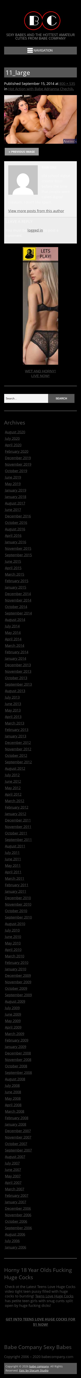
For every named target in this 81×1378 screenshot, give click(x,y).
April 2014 (13, 639)
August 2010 (15, 923)
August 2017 (15, 503)
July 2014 (12, 626)
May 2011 (13, 865)
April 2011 (13, 872)
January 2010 (15, 969)
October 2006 (16, 1221)
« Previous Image (22, 152)
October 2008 (16, 1066)
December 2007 (18, 1130)
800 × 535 (67, 83)
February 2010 (16, 962)
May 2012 (13, 787)
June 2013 (13, 703)
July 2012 (12, 775)
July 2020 (12, 438)
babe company (39, 1366)
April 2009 (13, 1027)
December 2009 (18, 975)
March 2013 (14, 723)
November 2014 (18, 600)
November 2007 (18, 1137)
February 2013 (16, 729)
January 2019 (15, 490)
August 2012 (15, 768)
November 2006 (18, 1215)
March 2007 (14, 1189)
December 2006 (18, 1208)
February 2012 (16, 807)
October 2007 (16, 1143)
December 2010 (18, 897)
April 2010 (13, 949)
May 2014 (13, 632)
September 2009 (18, 995)
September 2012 (18, 762)
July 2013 (12, 697)
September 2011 (18, 839)
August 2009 (15, 1001)
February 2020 (16, 451)
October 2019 (16, 470)
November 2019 (18, 464)
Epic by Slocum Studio (33, 1370)
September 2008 (18, 1072)
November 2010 (18, 904)
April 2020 (13, 445)
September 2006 (18, 1227)
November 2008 (18, 1059)
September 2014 (18, 613)
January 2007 (15, 1202)
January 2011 (15, 891)
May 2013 (13, 710)
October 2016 (16, 522)
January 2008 (15, 1124)
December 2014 (18, 593)
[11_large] (40, 142)
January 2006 (15, 1247)
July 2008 (12, 1085)
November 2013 (18, 671)
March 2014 (14, 645)
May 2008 (13, 1098)
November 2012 (18, 749)
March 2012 (14, 800)
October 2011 (16, 833)
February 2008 (16, 1117)
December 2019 (18, 457)
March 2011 (14, 878)
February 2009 (16, 1040)
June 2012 (13, 781)
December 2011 (18, 820)
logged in (35, 230)
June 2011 (13, 859)
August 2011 (15, 846)
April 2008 (13, 1105)
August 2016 (15, 529)
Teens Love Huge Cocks (54, 1296)
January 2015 (15, 587)
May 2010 (13, 943)
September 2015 (18, 555)
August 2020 (15, 432)
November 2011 (18, 826)
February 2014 (16, 652)
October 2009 (16, 988)
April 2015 (13, 567)
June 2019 (13, 477)
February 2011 (16, 885)
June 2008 (13, 1092)
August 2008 (15, 1079)
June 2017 (13, 509)
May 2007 (13, 1176)
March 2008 (14, 1111)
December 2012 (18, 742)
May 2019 (13, 483)
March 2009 (14, 1033)
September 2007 (18, 1150)
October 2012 (16, 755)
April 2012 (13, 794)
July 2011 (12, 852)
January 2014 (15, 658)
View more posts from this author (36, 210)
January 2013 (15, 736)
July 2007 (12, 1163)
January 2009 (15, 1046)
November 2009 (18, 982)
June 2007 (13, 1169)
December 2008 (18, 1053)
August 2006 (15, 1234)
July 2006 (12, 1240)
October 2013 (16, 677)
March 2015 (14, 574)
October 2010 (16, 910)
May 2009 (13, 1020)
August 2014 (15, 619)
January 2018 (15, 496)
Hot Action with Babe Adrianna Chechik (40, 88)
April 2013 (13, 716)
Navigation (43, 50)
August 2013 (15, 690)
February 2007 (16, 1195)
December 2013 (18, 665)
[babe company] (40, 26)
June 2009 (13, 1014)
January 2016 (15, 542)
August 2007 (15, 1156)
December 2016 (18, 516)
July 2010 (12, 930)
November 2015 (18, 548)
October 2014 (16, 606)
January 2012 (15, 813)
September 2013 (18, 684)
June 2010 (13, 936)
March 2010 (14, 956)
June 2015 (13, 561)
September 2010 (18, 917)
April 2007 (13, 1182)
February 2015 (16, 580)
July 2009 (12, 1007)
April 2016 (13, 535)
